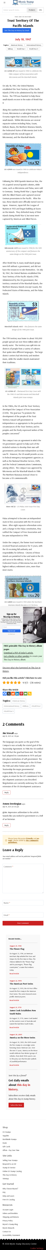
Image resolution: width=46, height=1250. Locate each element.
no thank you (11, 634)
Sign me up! (11, 631)
